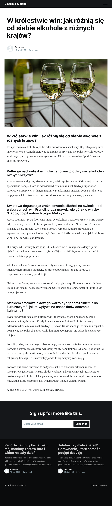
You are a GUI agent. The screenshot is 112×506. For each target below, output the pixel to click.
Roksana (19, 47)
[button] (105, 4)
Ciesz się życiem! (15, 3)
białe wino (39, 247)
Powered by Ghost (99, 485)
